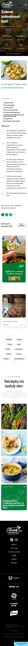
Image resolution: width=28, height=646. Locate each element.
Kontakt (14, 563)
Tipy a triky (14, 548)
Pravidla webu (14, 630)
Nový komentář (21, 225)
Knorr (14, 555)
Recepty (14, 544)
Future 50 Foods (14, 552)
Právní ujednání (14, 640)
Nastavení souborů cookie (21, 643)
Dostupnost (14, 643)
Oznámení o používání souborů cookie (14, 633)
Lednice (14, 559)
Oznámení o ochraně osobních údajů (14, 637)
